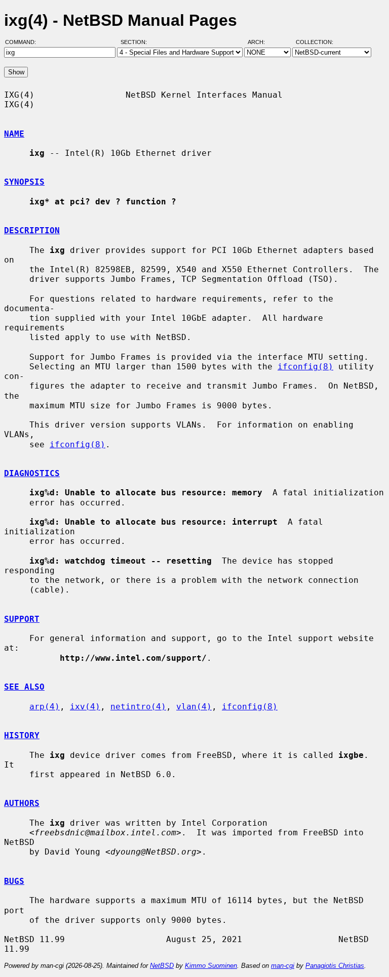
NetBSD (162, 965)
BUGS (14, 881)
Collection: (314, 42)
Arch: (261, 42)
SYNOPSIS (24, 182)
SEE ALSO (24, 687)
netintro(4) (138, 706)
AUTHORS (22, 803)
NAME (14, 134)
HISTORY (22, 735)
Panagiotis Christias (334, 965)
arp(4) (44, 706)
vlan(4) (194, 706)
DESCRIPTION (32, 230)
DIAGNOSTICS (32, 473)
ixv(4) (85, 706)
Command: (23, 42)
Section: (136, 42)
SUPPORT (22, 619)
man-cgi (282, 965)
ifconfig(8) (305, 366)
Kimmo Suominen (211, 965)
